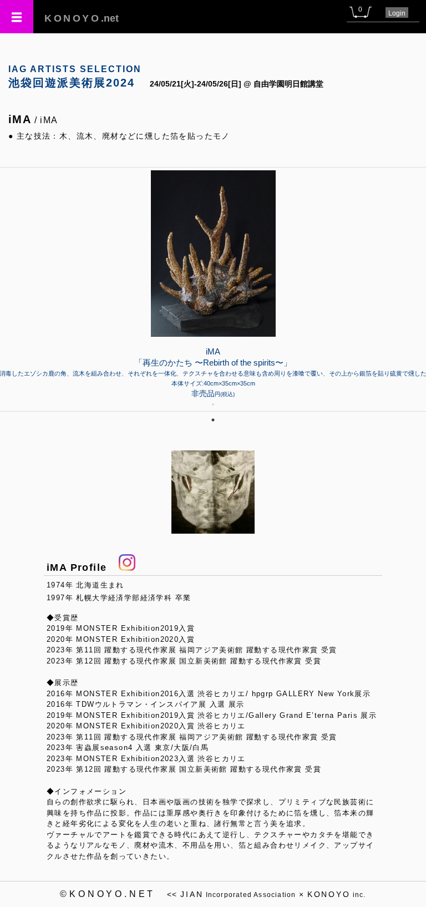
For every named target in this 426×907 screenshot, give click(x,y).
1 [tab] (213, 419)
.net (81, 18)
